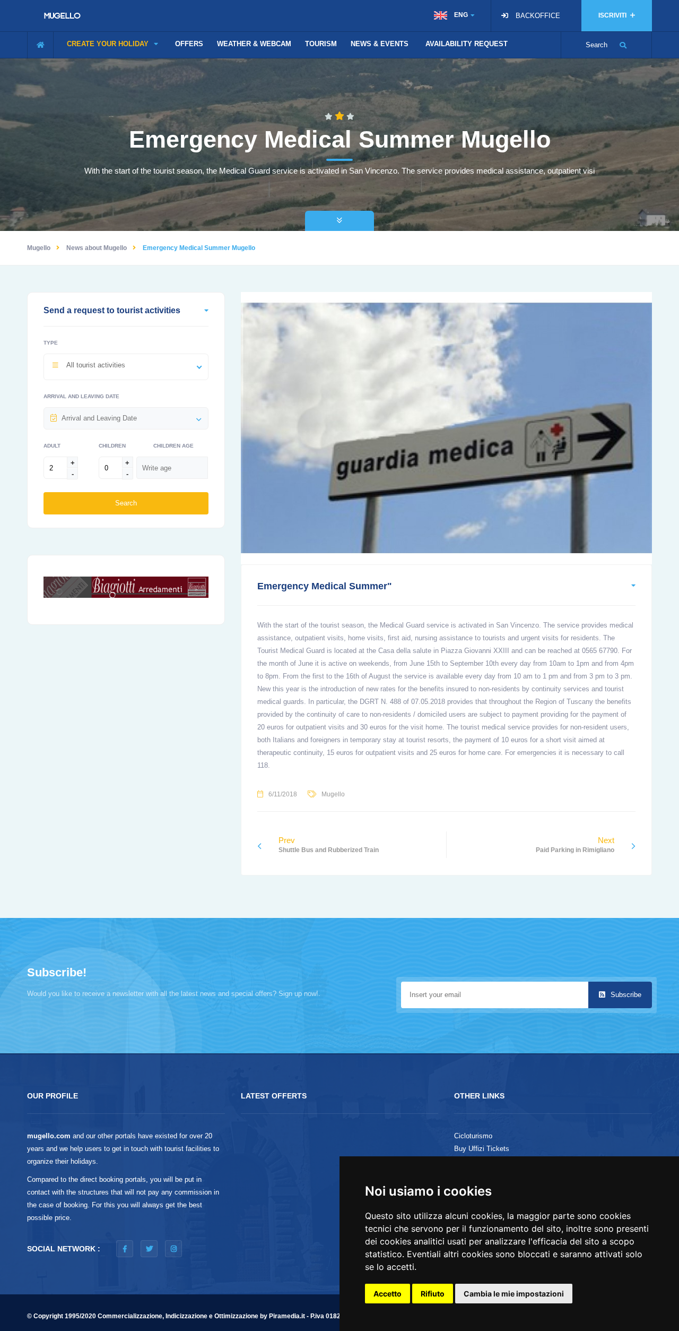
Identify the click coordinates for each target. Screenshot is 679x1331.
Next (575, 845)
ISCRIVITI (613, 15)
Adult (51, 446)
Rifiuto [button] (433, 1293)
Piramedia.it (287, 1316)
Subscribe (624, 995)
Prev (328, 845)
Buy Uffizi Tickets (481, 1149)
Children (112, 446)
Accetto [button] (387, 1293)
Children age (173, 446)
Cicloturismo (473, 1136)
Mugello (38, 248)
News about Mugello (96, 248)
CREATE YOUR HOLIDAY (109, 44)
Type (50, 343)
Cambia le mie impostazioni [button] (514, 1293)
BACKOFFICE (538, 16)
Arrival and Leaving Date (81, 396)
